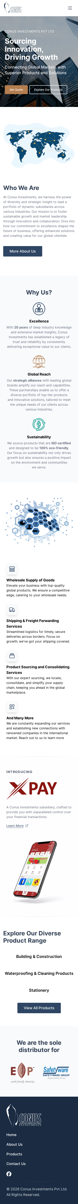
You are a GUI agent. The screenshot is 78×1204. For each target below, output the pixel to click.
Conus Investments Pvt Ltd (43, 1189)
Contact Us (16, 1164)
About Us (14, 1144)
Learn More (15, 826)
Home (11, 1135)
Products (14, 1154)
